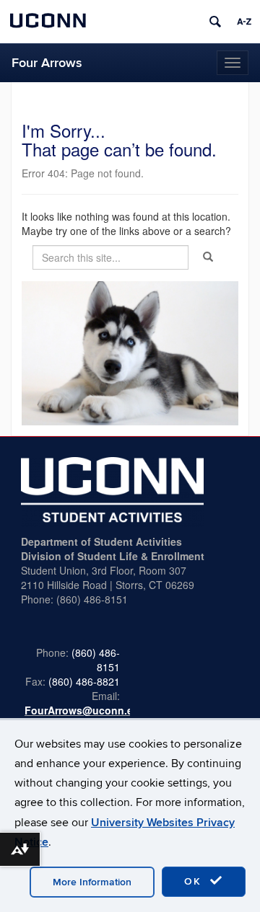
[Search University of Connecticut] (215, 21)
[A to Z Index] (244, 21)
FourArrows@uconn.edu (85, 710)
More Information (92, 882)
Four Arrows (47, 63)
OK (195, 881)
